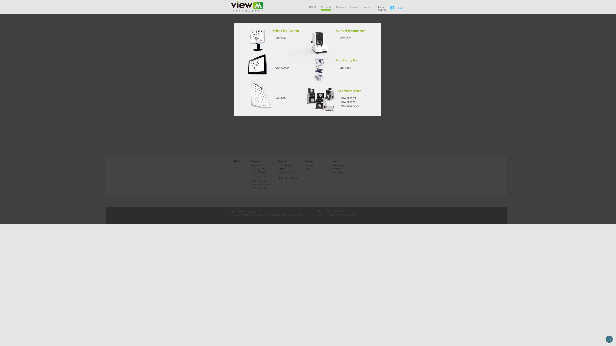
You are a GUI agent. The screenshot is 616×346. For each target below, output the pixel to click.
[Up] (609, 339)
